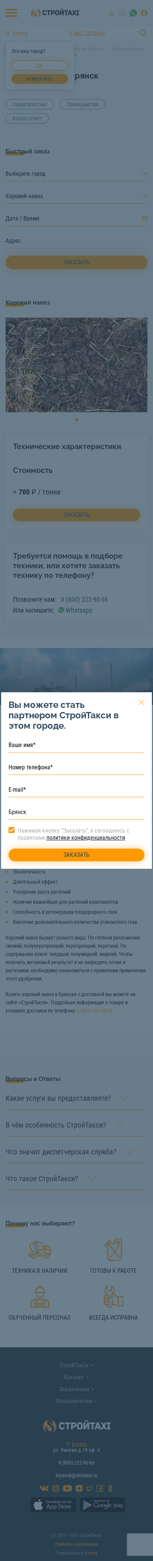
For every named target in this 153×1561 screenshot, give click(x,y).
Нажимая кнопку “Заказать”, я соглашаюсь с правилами (73, 834)
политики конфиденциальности (85, 837)
